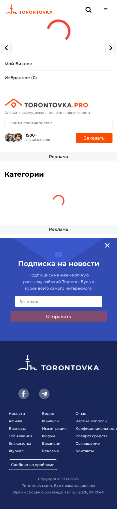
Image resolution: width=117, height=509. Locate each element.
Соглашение (88, 443)
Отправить (58, 316)
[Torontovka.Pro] (58, 103)
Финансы (51, 421)
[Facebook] (23, 394)
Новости (17, 413)
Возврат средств (91, 436)
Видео (48, 413)
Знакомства (20, 443)
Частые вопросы (91, 421)
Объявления (20, 436)
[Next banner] (110, 48)
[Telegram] (44, 394)
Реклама (58, 156)
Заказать (94, 138)
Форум (48, 436)
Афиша (15, 421)
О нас (81, 413)
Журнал (16, 451)
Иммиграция (54, 428)
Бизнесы (17, 428)
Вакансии (51, 443)
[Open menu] (105, 9)
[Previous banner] (6, 48)
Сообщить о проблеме (33, 464)
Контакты (85, 451)
